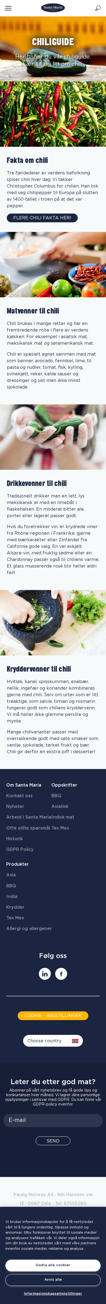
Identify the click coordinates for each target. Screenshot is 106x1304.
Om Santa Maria (23, 785)
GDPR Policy (20, 849)
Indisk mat (62, 817)
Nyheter (15, 806)
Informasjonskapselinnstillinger (53, 1294)
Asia (11, 875)
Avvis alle (53, 1280)
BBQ (56, 796)
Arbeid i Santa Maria (28, 817)
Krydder (15, 907)
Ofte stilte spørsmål (28, 828)
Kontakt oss (19, 796)
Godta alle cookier (53, 1265)
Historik (14, 839)
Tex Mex (60, 828)
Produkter (17, 864)
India (11, 896)
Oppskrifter (64, 785)
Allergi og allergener (29, 928)
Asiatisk (59, 806)
